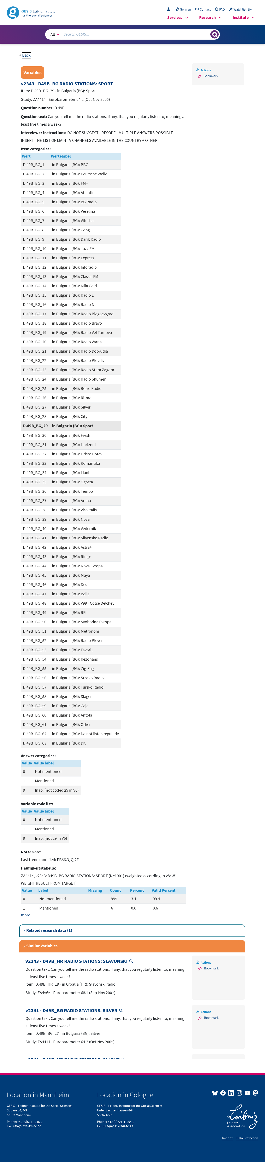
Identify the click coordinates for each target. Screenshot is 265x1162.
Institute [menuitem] (241, 18)
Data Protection (247, 1138)
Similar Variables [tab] (42, 946)
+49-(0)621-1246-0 (29, 1122)
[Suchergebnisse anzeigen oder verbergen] (214, 34)
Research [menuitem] (207, 18)
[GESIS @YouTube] (248, 1092)
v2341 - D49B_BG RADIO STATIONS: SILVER (71, 1010)
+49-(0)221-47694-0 (121, 1122)
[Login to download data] (169, 9)
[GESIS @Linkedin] (231, 1092)
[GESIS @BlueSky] (215, 1092)
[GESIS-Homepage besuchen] (31, 12)
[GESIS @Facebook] (223, 1092)
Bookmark (211, 76)
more (25, 915)
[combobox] (132, 34)
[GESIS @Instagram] (239, 1092)
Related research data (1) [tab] (49, 930)
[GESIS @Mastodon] (255, 1092)
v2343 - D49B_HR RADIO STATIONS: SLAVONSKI (76, 961)
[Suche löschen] (207, 34)
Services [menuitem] (174, 18)
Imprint (227, 1138)
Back (26, 55)
